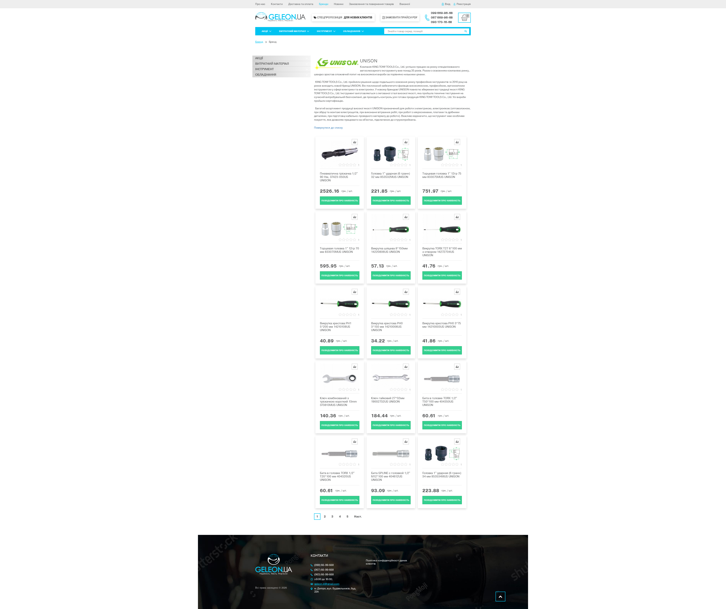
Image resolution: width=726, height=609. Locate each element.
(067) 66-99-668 (324, 570)
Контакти (277, 4)
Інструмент (324, 31)
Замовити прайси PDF (401, 17)
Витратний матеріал (292, 31)
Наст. (358, 516)
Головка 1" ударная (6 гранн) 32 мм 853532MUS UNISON (390, 175)
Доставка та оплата (300, 4)
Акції (265, 31)
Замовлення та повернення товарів (371, 4)
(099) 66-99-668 (324, 565)
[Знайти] (465, 31)
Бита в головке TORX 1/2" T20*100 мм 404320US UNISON (337, 476)
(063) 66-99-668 (324, 574)
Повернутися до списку (328, 127)
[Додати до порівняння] (355, 142)
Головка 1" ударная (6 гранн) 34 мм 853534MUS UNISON (441, 474)
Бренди (323, 4)
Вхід (447, 4)
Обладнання (351, 31)
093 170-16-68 (441, 22)
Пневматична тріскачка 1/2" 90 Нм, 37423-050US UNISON (339, 177)
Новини (338, 4)
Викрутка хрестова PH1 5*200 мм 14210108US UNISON (335, 326)
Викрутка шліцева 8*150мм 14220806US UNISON (389, 250)
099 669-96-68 (442, 13)
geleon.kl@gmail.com (326, 584)
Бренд (259, 42)
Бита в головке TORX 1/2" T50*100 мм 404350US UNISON (439, 401)
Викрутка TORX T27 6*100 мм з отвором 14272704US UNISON (442, 252)
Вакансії (404, 4)
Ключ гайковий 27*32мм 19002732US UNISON (387, 399)
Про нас (260, 4)
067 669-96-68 (442, 18)
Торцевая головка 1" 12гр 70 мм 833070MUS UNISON (339, 250)
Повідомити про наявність (339, 200)
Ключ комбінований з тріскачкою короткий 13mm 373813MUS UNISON (338, 401)
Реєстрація (464, 4)
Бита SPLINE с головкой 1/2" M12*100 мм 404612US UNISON (390, 476)
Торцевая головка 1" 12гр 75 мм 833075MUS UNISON (441, 175)
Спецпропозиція (344, 17)
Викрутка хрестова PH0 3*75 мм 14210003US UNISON (441, 325)
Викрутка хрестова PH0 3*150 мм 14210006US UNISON (387, 326)
